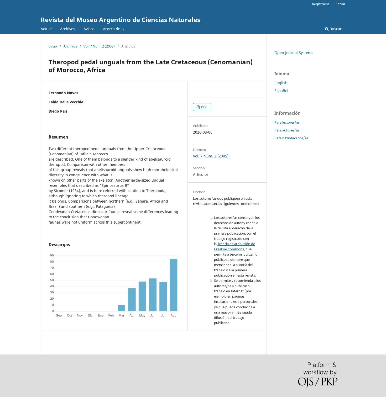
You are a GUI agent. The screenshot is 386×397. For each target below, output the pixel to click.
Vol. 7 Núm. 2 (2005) (99, 46)
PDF (203, 107)
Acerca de (112, 28)
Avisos (89, 28)
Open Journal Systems (293, 52)
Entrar (340, 4)
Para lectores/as (287, 122)
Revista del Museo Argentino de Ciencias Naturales (120, 19)
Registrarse (321, 4)
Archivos (67, 28)
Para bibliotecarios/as (291, 138)
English (281, 82)
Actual (46, 28)
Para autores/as (286, 130)
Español (281, 90)
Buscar (335, 28)
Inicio (53, 46)
